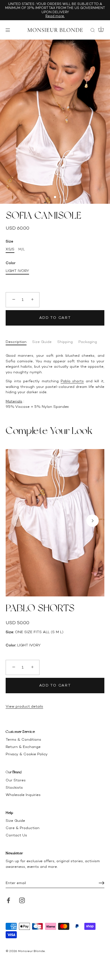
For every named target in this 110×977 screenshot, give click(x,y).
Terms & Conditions (23, 739)
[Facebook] (8, 900)
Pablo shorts (72, 381)
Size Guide (42, 342)
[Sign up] (101, 883)
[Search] (92, 31)
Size (9, 241)
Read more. (55, 16)
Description (16, 342)
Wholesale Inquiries (23, 795)
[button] (17, 520)
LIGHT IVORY (17, 271)
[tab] (19, 342)
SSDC (25, 955)
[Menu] (9, 30)
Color (11, 263)
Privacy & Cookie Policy (27, 754)
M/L (21, 249)
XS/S (10, 249)
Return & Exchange (23, 747)
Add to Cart (55, 317)
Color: (11, 645)
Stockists (14, 787)
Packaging (87, 342)
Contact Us (16, 835)
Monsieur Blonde (31, 951)
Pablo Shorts (40, 608)
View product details (24, 706)
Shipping (65, 342)
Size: (10, 632)
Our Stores (16, 780)
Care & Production (22, 828)
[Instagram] (22, 900)
